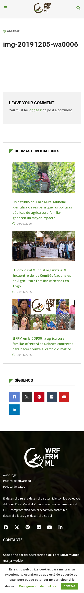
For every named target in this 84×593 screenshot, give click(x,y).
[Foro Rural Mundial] (42, 8)
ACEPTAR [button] (69, 586)
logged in (36, 110)
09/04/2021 (14, 31)
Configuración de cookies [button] (37, 586)
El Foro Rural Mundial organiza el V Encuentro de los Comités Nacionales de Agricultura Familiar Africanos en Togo (41, 278)
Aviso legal (10, 475)
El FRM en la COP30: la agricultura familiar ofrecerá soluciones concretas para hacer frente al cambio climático (42, 343)
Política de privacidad (17, 481)
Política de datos (14, 486)
